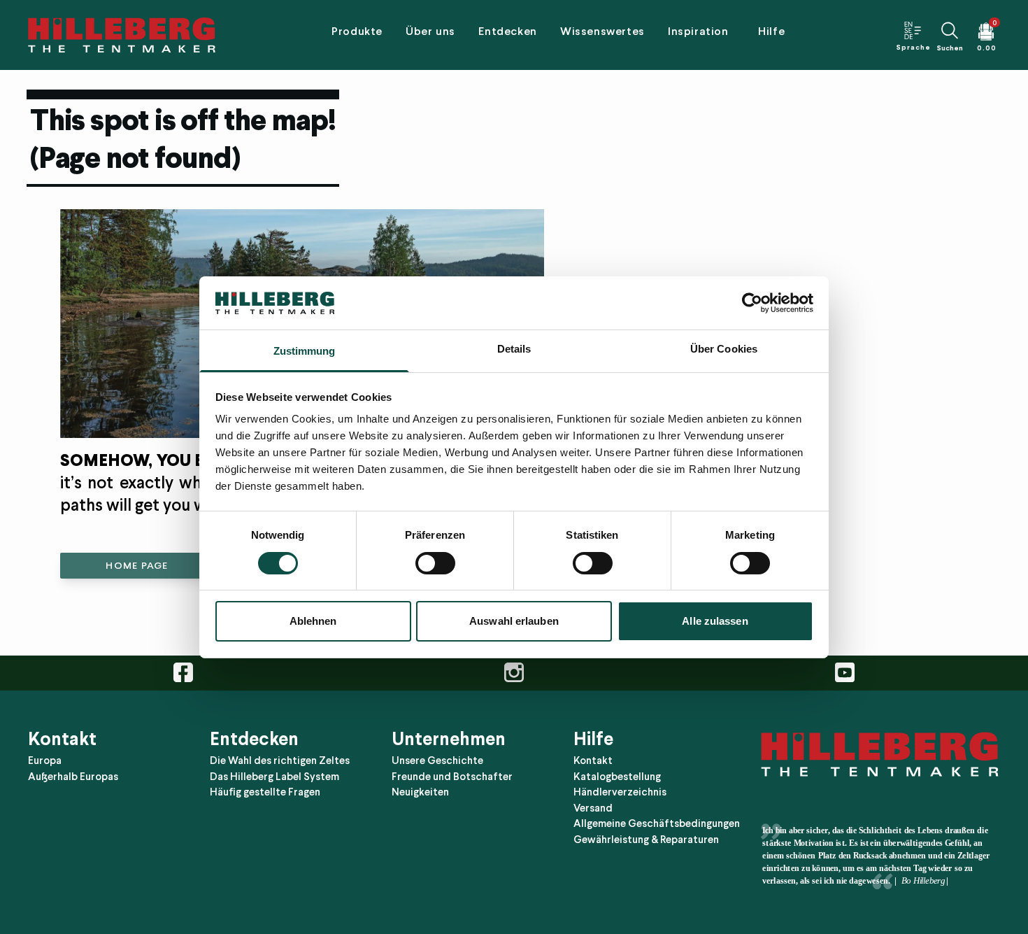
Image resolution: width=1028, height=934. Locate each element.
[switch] (435, 563)
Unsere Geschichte (437, 760)
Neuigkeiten (420, 792)
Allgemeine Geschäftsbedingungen (656, 823)
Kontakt (593, 760)
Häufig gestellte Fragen (265, 792)
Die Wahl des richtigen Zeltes (280, 760)
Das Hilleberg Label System (274, 777)
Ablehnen (313, 621)
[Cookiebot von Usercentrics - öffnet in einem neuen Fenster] (752, 302)
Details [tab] (514, 349)
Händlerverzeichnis (619, 792)
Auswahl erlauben (514, 621)
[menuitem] (357, 35)
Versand (593, 808)
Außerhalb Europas (73, 777)
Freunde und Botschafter (452, 777)
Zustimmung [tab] (304, 351)
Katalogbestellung (617, 777)
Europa (45, 760)
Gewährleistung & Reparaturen (646, 840)
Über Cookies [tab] (723, 349)
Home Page (137, 565)
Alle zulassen (715, 621)
